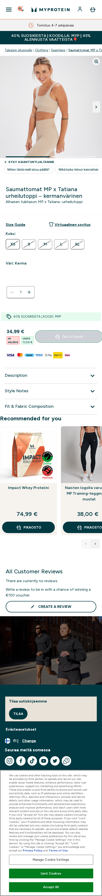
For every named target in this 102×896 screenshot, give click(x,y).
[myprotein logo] (51, 9)
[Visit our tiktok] (32, 761)
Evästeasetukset (21, 729)
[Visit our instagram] (9, 761)
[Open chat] (66, 761)
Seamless (58, 50)
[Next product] (95, 544)
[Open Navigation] (9, 9)
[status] (20, 292)
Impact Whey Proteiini (28, 488)
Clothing (41, 50)
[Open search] (21, 9)
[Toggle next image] (96, 107)
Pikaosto (32, 527)
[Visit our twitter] (55, 761)
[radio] (13, 244)
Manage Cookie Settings (51, 859)
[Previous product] (86, 544)
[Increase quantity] (29, 292)
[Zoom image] (96, 61)
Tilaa (18, 714)
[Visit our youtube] (43, 761)
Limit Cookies (51, 873)
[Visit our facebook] (21, 761)
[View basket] (92, 9)
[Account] (80, 9)
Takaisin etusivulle (18, 50)
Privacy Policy (32, 850)
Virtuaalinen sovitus (73, 225)
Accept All (51, 887)
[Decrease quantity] (12, 292)
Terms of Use (58, 850)
